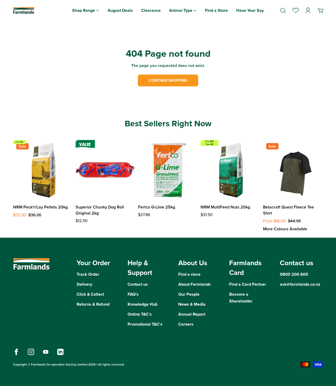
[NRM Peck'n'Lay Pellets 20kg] (43, 170)
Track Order (88, 274)
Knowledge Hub (143, 304)
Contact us (138, 284)
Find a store (189, 274)
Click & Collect (90, 294)
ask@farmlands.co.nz (300, 284)
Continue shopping (168, 80)
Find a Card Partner (247, 284)
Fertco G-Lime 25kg (156, 207)
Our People (189, 294)
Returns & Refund (93, 304)
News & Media (192, 304)
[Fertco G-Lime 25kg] (168, 170)
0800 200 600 (294, 274)
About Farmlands (194, 284)
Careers (185, 324)
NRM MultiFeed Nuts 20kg (225, 207)
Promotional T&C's (145, 324)
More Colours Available (285, 229)
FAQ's (133, 294)
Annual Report (191, 314)
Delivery (84, 284)
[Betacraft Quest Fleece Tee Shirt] (293, 170)
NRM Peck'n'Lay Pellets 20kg (40, 207)
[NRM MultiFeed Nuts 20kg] (230, 170)
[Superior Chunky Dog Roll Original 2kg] (105, 170)
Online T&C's (140, 314)
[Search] (283, 10)
